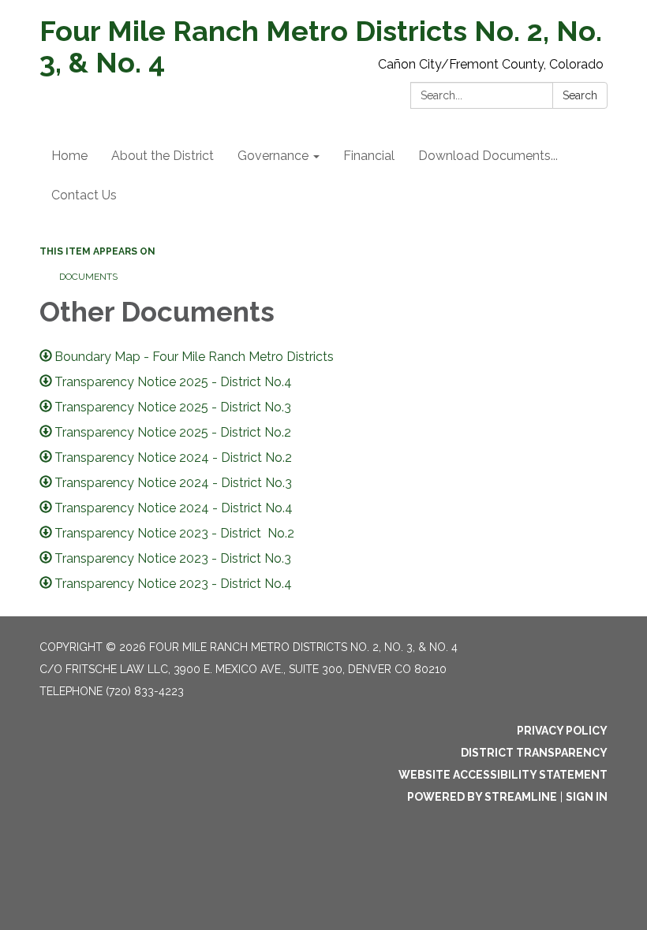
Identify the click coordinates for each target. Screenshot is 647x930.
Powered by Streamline (482, 796)
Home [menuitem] (69, 155)
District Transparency (534, 752)
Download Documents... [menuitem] (488, 155)
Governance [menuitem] (273, 155)
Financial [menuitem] (369, 155)
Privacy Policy (562, 730)
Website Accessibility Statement (503, 774)
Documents (88, 276)
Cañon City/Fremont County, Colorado (491, 64)
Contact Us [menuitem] (84, 195)
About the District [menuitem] (162, 155)
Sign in (587, 796)
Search (580, 95)
